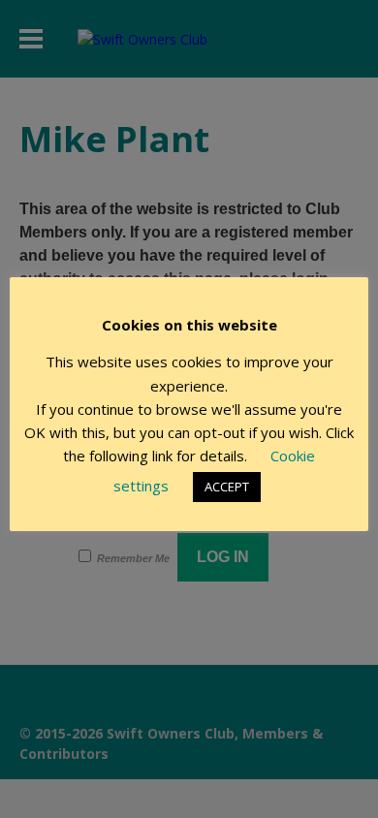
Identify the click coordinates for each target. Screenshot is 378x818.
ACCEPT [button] (227, 486)
